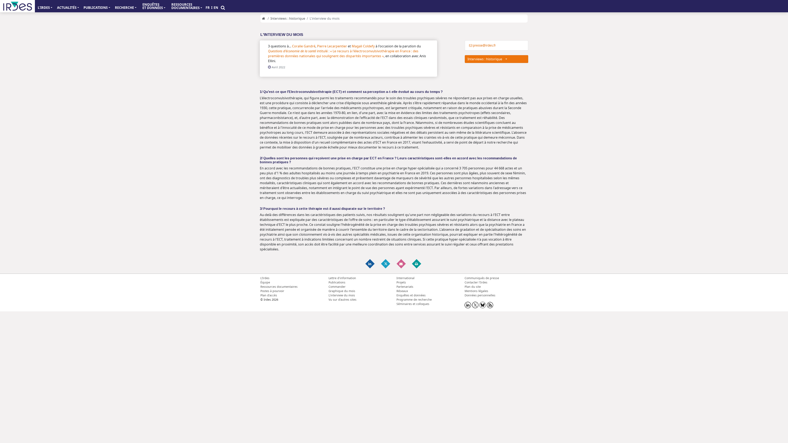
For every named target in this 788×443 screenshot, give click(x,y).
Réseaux (402, 291)
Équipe (265, 282)
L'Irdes (264, 278)
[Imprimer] (416, 264)
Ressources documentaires (279, 287)
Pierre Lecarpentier (332, 46)
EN (216, 7)
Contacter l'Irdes (476, 282)
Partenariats (404, 287)
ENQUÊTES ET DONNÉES (152, 6)
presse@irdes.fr (484, 45)
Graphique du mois (342, 291)
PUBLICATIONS (96, 7)
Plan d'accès (268, 295)
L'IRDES (44, 7)
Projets (401, 282)
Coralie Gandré (303, 46)
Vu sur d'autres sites (342, 299)
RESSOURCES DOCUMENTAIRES (185, 6)
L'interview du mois (342, 295)
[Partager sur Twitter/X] (386, 264)
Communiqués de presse (482, 278)
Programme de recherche (414, 299)
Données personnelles (480, 295)
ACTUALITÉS (67, 7)
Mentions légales (476, 291)
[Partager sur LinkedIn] (370, 264)
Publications (337, 282)
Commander (337, 287)
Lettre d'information (342, 278)
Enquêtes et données (411, 295)
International (405, 278)
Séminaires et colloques (412, 304)
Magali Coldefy (363, 46)
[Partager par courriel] (401, 264)
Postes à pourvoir (272, 291)
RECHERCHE (124, 7)
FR (208, 7)
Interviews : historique (287, 18)
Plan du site (473, 287)
